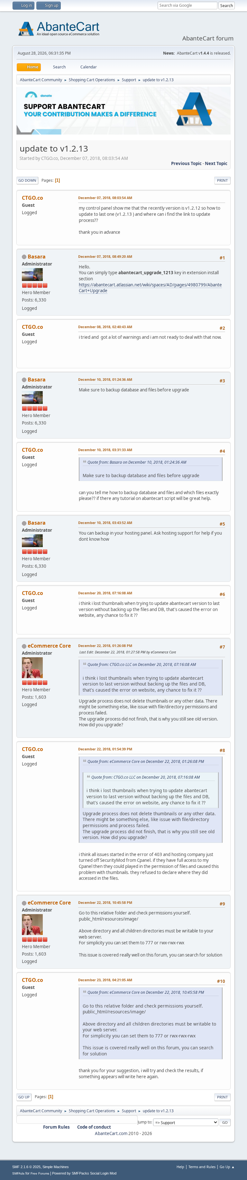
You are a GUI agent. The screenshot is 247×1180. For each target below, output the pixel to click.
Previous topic (186, 163)
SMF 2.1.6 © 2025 (26, 1167)
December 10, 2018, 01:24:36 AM (105, 379)
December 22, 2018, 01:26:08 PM (105, 645)
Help (180, 1166)
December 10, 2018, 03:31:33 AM (105, 449)
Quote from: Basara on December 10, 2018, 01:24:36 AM (136, 462)
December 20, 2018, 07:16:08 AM (105, 592)
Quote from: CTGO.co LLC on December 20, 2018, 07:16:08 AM (141, 664)
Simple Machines (55, 1167)
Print (222, 180)
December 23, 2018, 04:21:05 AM (105, 979)
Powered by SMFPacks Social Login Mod (84, 1173)
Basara (37, 256)
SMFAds (18, 1173)
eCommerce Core (49, 645)
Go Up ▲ (227, 1166)
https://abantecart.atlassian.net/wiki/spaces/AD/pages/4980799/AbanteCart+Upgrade (150, 288)
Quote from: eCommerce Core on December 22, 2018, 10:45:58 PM (145, 992)
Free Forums (40, 1173)
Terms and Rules (201, 1166)
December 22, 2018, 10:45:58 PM (105, 902)
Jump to (144, 1122)
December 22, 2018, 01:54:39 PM (105, 749)
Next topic (216, 163)
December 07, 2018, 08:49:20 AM (105, 256)
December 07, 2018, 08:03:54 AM (105, 197)
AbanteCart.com (111, 1133)
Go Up (24, 1097)
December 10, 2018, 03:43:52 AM (105, 522)
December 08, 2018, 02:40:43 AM (105, 326)
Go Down (27, 180)
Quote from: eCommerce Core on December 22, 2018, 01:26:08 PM (145, 761)
